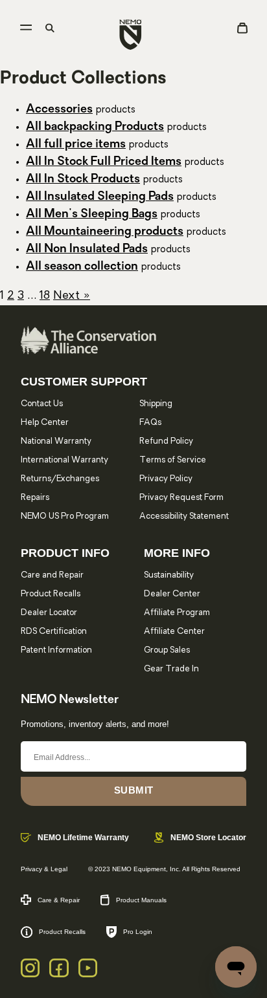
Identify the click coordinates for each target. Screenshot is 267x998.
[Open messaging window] (236, 967)
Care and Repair (52, 575)
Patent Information (56, 650)
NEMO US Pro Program (65, 516)
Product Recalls (50, 594)
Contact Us (42, 404)
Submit (134, 790)
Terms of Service (172, 460)
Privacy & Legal (44, 869)
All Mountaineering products (104, 232)
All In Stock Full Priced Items (103, 162)
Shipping (155, 404)
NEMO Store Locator (208, 837)
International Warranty (64, 460)
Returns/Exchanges (60, 479)
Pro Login (137, 931)
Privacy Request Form (181, 498)
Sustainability (169, 575)
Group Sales (167, 650)
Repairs (35, 498)
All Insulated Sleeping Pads (100, 197)
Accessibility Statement (184, 516)
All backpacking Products (95, 127)
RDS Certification (54, 631)
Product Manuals (141, 900)
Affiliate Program (177, 613)
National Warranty (56, 441)
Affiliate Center (174, 631)
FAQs (150, 422)
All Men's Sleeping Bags (91, 215)
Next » (71, 296)
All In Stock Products (83, 180)
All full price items (76, 145)
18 (45, 296)
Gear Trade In (171, 669)
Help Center (45, 422)
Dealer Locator (49, 613)
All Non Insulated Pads (87, 249)
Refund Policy (166, 441)
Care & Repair (59, 900)
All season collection (82, 267)
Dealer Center (172, 594)
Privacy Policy (165, 479)
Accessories (59, 110)
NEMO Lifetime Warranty (83, 837)
